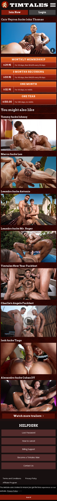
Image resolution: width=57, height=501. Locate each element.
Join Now (15, 12)
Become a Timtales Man (28, 457)
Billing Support (28, 449)
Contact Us (28, 465)
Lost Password (28, 432)
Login (42, 12)
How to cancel (28, 441)
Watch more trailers (27, 415)
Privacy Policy (31, 478)
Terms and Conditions (12, 478)
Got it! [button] (28, 497)
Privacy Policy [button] (12, 491)
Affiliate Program (10, 482)
